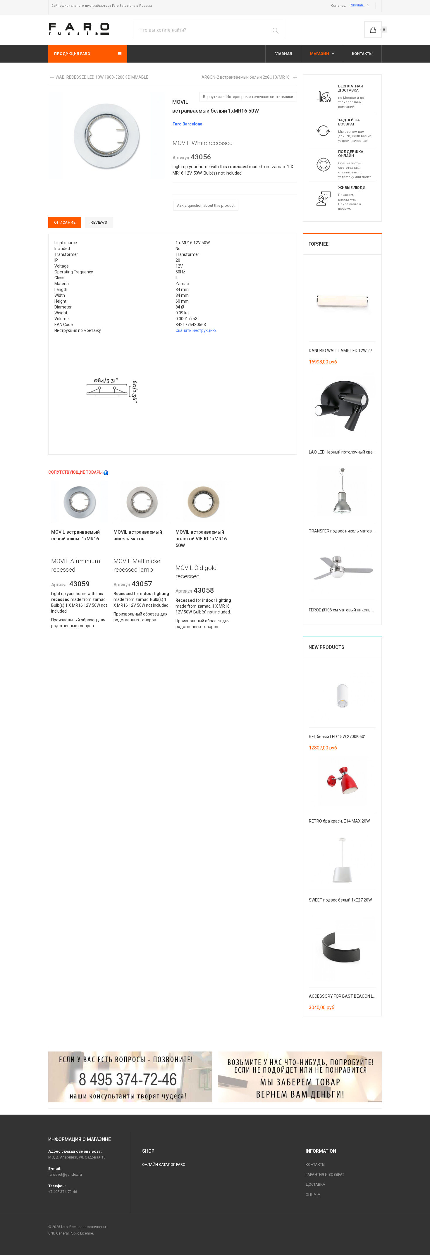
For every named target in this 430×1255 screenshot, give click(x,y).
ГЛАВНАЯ (283, 53)
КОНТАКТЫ (362, 53)
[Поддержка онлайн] (323, 164)
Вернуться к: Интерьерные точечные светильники (248, 96)
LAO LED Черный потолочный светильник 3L (351, 452)
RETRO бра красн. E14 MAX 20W (339, 821)
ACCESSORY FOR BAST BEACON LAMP (345, 996)
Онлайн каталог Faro (163, 1164)
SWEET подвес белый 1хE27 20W (340, 900)
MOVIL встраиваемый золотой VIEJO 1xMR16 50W (201, 538)
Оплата (313, 1194)
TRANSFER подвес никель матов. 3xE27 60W (351, 531)
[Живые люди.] (323, 198)
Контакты (315, 1164)
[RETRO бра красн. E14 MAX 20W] (342, 781)
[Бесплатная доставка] (323, 96)
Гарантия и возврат (325, 1174)
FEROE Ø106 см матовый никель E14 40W (348, 610)
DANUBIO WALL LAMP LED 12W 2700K (344, 350)
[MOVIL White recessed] (112, 391)
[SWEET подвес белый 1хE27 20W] (342, 860)
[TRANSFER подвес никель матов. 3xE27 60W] (342, 491)
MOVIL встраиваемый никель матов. (137, 535)
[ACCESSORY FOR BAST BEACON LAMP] (342, 947)
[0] (373, 29)
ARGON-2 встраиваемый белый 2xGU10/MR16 (246, 77)
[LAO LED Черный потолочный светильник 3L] (342, 403)
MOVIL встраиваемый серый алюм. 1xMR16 (75, 535)
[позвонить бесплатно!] (130, 1076)
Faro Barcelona (187, 124)
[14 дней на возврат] (323, 130)
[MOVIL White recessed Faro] (106, 135)
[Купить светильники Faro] (79, 29)
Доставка (315, 1184)
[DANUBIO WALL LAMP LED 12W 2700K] (342, 301)
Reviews (99, 222)
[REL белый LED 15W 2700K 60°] (342, 696)
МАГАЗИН (320, 53)
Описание (64, 222)
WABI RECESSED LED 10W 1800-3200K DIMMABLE (102, 77)
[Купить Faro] (300, 1076)
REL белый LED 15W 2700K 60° (337, 736)
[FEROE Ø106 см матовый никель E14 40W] (342, 570)
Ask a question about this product (206, 205)
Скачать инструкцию (196, 330)
